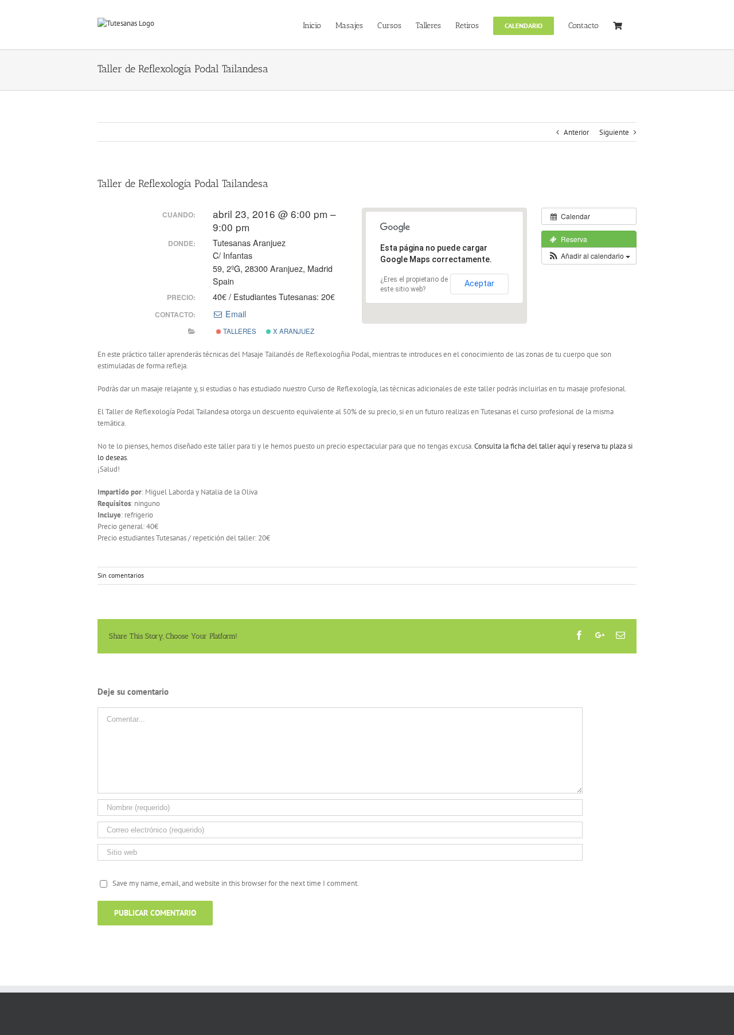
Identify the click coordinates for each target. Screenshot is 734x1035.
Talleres (238, 331)
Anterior (576, 132)
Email (234, 314)
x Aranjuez (292, 331)
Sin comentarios (120, 575)
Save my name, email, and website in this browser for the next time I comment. (235, 883)
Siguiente (614, 132)
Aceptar (479, 283)
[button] (589, 256)
